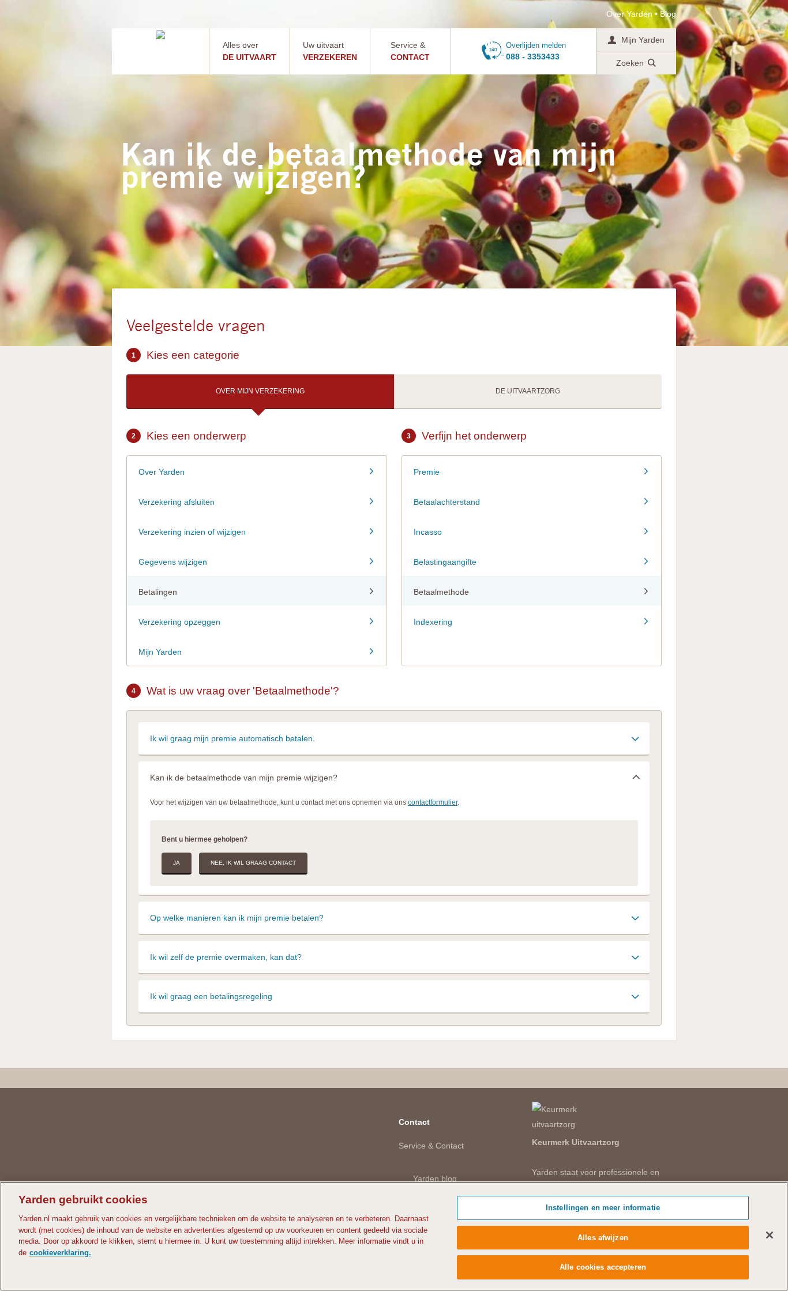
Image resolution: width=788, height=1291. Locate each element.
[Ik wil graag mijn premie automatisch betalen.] (394, 738)
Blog (668, 13)
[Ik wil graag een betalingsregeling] (394, 996)
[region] (394, 1236)
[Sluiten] (769, 1235)
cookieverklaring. (60, 1252)
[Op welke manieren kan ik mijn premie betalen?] (394, 917)
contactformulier (432, 802)
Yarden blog (435, 1178)
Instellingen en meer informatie (603, 1207)
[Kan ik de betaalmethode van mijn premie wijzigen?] (394, 777)
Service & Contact (431, 1145)
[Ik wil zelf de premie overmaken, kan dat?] (394, 957)
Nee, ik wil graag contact (253, 863)
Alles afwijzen (602, 1237)
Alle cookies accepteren (603, 1267)
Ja (176, 863)
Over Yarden (629, 13)
